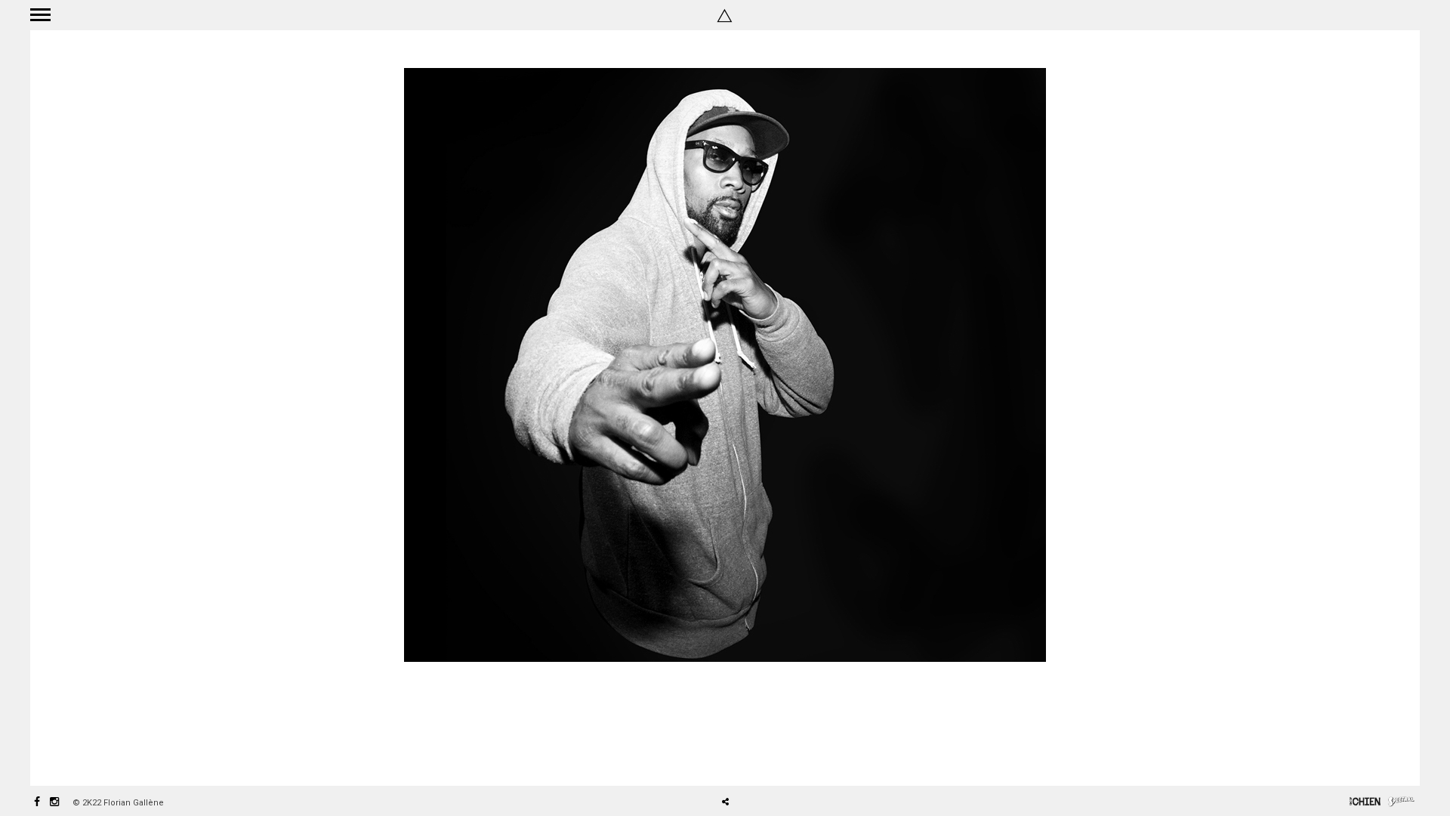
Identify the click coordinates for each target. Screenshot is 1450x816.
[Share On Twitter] (752, 759)
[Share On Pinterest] (774, 759)
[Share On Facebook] (731, 759)
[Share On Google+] (796, 759)
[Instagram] (54, 803)
